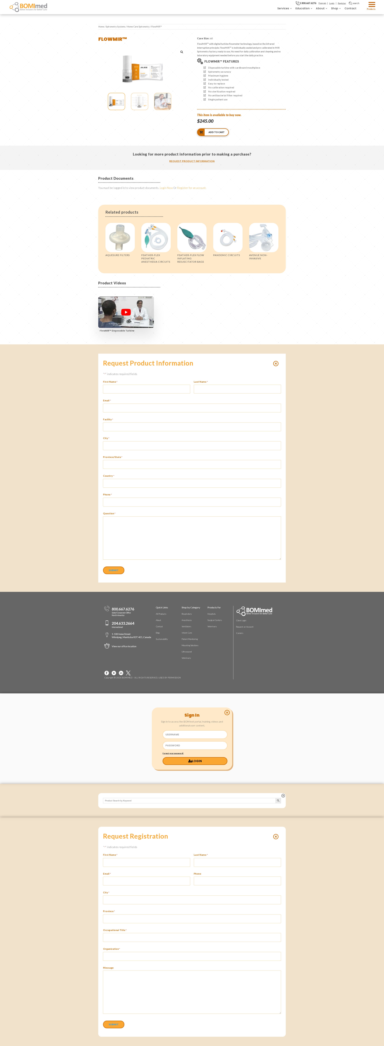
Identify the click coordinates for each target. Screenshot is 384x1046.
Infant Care (187, 633)
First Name (110, 381)
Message (108, 967)
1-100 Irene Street (131, 635)
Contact (351, 8)
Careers (239, 633)
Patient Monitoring (190, 639)
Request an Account (245, 627)
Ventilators (186, 626)
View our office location (124, 646)
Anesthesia (187, 620)
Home (101, 26)
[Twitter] (129, 673)
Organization (111, 948)
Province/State (112, 457)
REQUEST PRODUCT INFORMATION (192, 161)
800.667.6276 (123, 609)
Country (108, 475)
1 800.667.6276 (308, 3)
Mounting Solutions (190, 645)
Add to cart (216, 132)
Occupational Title (115, 930)
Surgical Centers (214, 620)
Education (303, 8)
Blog (157, 633)
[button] (181, 52)
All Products (161, 614)
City (106, 438)
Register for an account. (191, 187)
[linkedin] (122, 673)
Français (322, 3)
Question (109, 513)
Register (342, 3)
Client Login (241, 620)
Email (107, 400)
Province (109, 911)
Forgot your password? (173, 753)
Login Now (166, 187)
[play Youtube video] (126, 312)
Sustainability (162, 639)
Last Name (201, 381)
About (320, 8)
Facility (108, 419)
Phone (107, 494)
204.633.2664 (123, 623)
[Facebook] (107, 673)
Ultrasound (187, 651)
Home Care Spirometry (138, 26)
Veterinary (186, 658)
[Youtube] (115, 673)
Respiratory (187, 614)
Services (283, 8)
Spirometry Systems (115, 26)
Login (331, 3)
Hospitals (211, 614)
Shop (334, 8)
